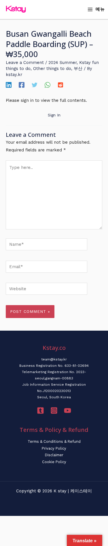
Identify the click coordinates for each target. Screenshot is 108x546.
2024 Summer (62, 62)
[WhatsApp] (47, 84)
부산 (78, 68)
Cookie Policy (54, 462)
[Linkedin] (9, 84)
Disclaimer (54, 455)
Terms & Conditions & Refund (54, 441)
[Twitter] (34, 84)
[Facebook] (21, 84)
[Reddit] (60, 84)
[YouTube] (67, 410)
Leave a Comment (25, 62)
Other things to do (52, 68)
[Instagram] (54, 410)
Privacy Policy (54, 448)
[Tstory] (40, 410)
